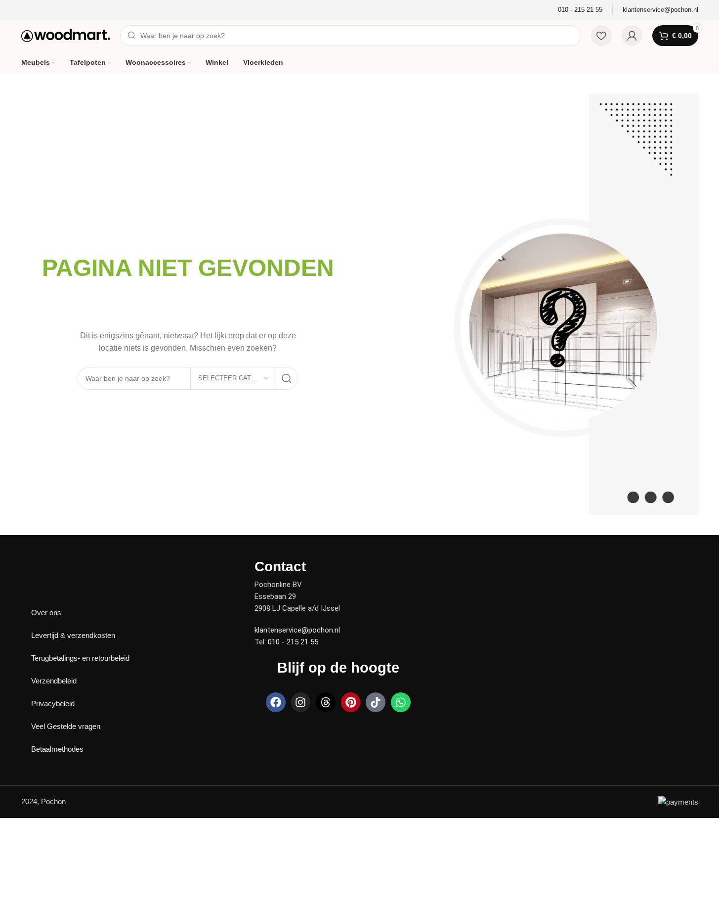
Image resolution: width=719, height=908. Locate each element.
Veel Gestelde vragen (65, 726)
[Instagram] (301, 702)
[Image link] (55, 565)
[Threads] (326, 702)
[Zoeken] (286, 378)
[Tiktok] (375, 702)
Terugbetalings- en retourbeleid (80, 658)
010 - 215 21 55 (293, 641)
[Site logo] (65, 35)
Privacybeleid (53, 703)
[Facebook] (276, 702)
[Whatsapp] (401, 702)
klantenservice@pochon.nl (297, 630)
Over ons (46, 612)
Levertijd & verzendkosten (73, 635)
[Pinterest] (351, 702)
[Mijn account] (632, 35)
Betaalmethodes (57, 749)
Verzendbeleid (54, 681)
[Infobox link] (580, 10)
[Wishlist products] (601, 35)
